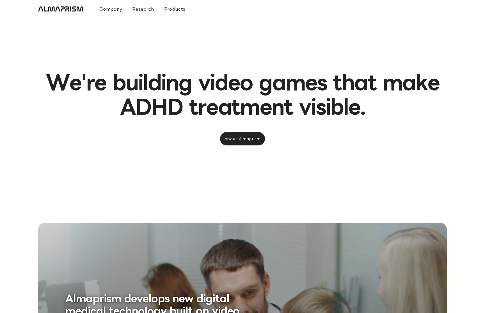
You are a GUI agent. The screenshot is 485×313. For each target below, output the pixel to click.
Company (110, 8)
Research (143, 8)
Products (175, 8)
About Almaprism (243, 139)
